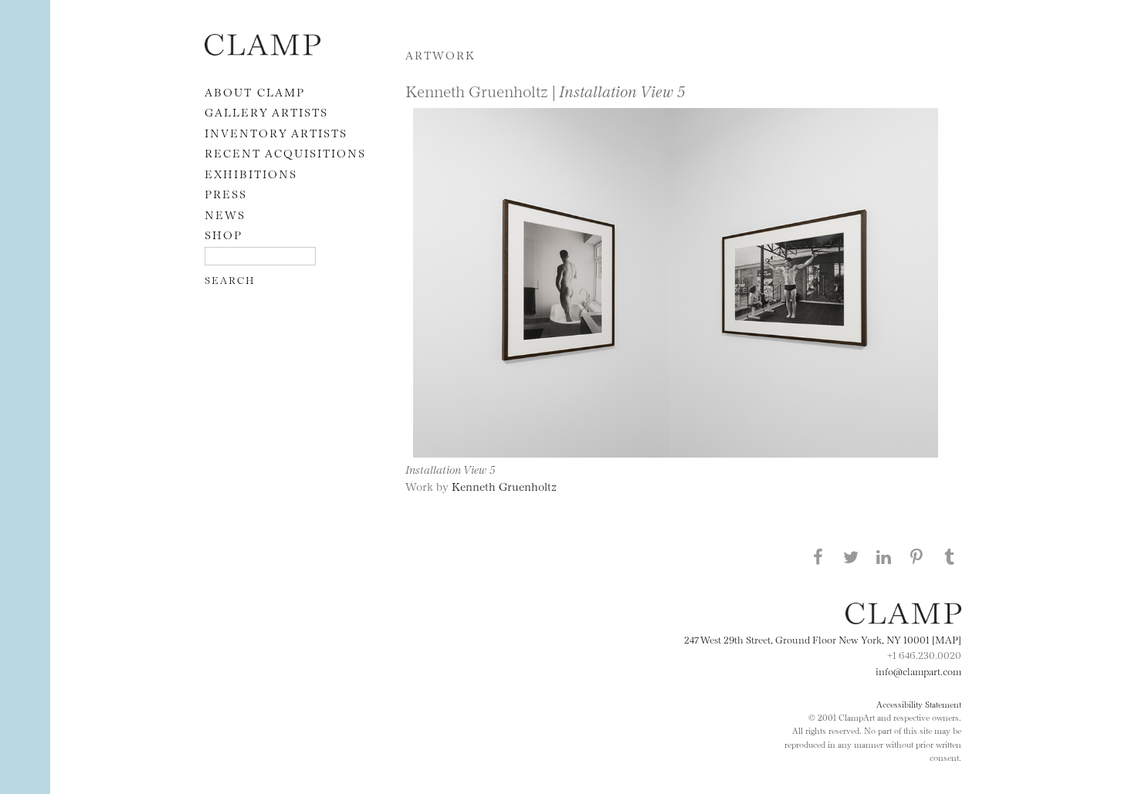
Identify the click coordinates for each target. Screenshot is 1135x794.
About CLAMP (255, 91)
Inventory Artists (276, 132)
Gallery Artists (266, 111)
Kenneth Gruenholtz (504, 485)
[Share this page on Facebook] (817, 556)
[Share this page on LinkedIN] (884, 556)
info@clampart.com (918, 670)
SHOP (223, 234)
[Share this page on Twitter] (850, 556)
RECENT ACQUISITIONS (285, 152)
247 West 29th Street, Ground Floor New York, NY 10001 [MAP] (822, 639)
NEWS (225, 214)
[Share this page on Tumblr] (949, 556)
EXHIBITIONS (251, 173)
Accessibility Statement (918, 703)
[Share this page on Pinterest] (916, 556)
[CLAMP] (262, 50)
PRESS (226, 193)
